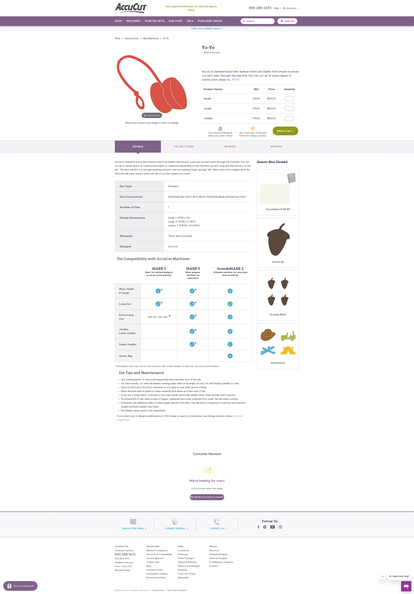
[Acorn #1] (278, 239)
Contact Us (183, 550)
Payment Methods (187, 562)
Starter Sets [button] (154, 21)
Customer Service (124, 550)
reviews (230, 146)
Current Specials (155, 558)
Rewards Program (218, 554)
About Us (214, 550)
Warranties (183, 578)
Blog (148, 566)
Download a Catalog (157, 574)
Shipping (182, 570)
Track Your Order (187, 574)
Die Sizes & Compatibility (159, 554)
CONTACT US (217, 528)
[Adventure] (278, 342)
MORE (236, 79)
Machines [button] (133, 21)
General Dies (132, 38)
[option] (117, 38)
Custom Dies (153, 562)
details (138, 146)
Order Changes (186, 558)
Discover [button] (175, 21)
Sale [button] (190, 21)
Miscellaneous (151, 38)
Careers (213, 566)
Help (277, 8)
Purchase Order (210, 21)
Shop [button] (118, 21)
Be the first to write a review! (207, 497)
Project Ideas (184, 146)
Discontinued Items (156, 578)
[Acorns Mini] (278, 291)
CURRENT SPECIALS (175, 528)
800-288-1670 (260, 8)
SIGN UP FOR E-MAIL (133, 528)
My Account (290, 8)
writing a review (258, 136)
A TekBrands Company (221, 562)
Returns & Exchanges (189, 566)
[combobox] (258, 21)
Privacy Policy (158, 590)
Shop (117, 38)
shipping (276, 146)
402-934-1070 (122, 559)
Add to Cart (284, 131)
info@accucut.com (124, 562)
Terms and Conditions (177, 590)
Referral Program (218, 558)
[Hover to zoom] (152, 82)
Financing (183, 554)
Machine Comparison (157, 550)
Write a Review (212, 53)
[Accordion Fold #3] (278, 188)
